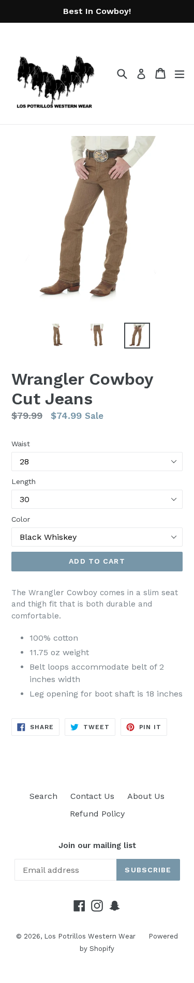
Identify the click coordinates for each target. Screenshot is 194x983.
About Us (146, 796)
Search (43, 796)
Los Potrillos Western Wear (90, 936)
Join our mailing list (97, 845)
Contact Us (92, 796)
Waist (20, 444)
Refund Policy (97, 814)
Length (23, 481)
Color (20, 519)
